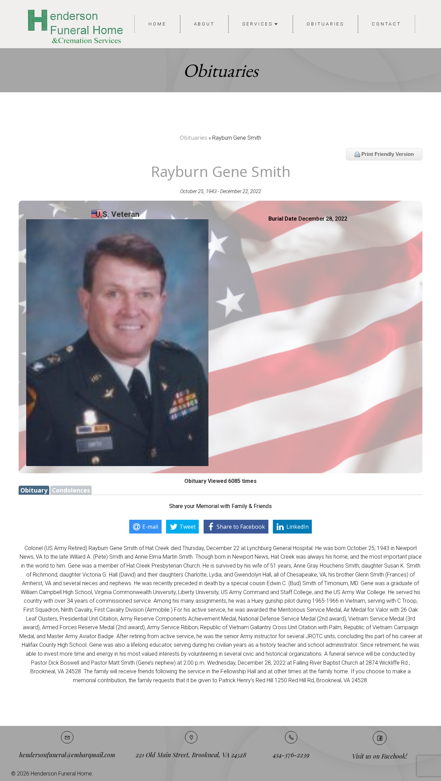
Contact (386, 24)
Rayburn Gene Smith (220, 171)
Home (157, 24)
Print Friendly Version (387, 154)
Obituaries (325, 24)
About (204, 24)
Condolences (71, 490)
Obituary (34, 490)
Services (257, 24)
